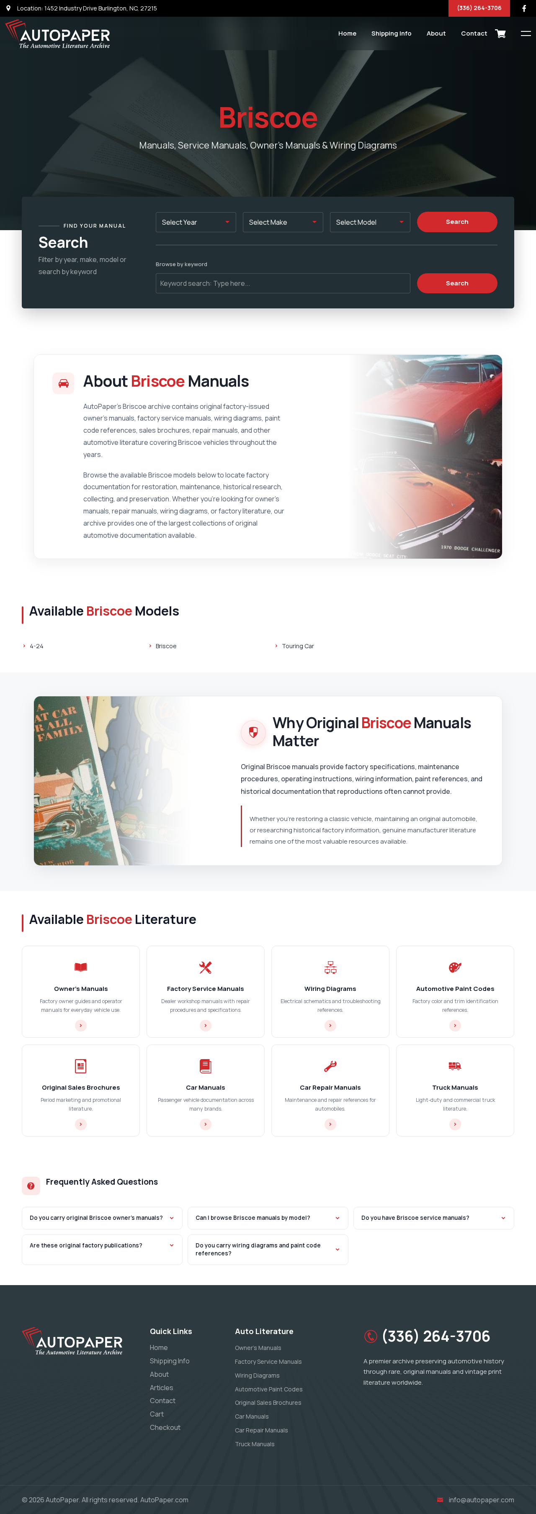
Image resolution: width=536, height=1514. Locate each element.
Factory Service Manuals (268, 1361)
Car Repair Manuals (261, 1430)
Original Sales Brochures (268, 1402)
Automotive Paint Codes (269, 1389)
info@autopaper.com (481, 1499)
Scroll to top (18, 759)
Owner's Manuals (258, 1348)
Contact (474, 33)
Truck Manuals (255, 1444)
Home (347, 33)
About (436, 33)
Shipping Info (391, 33)
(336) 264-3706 (479, 8)
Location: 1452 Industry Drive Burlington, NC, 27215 (86, 8)
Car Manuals (252, 1416)
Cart (157, 1414)
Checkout (165, 1427)
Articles (161, 1387)
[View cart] (500, 33)
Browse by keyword (181, 264)
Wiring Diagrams (257, 1375)
